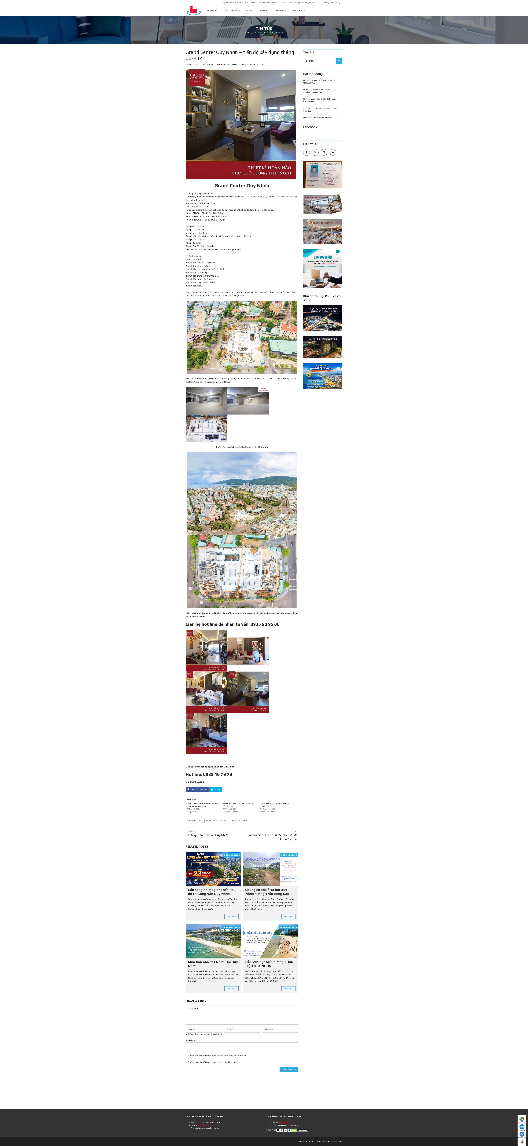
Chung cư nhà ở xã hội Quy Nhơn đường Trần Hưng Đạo (267, 892)
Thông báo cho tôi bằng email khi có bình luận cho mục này (217, 1055)
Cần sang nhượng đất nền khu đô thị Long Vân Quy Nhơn (211, 892)
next (273, 835)
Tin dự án (244, 64)
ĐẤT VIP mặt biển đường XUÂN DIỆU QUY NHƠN (269, 964)
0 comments (208, 64)
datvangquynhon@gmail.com (304, 2)
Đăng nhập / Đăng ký (333, 2)
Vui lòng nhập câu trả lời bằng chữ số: (204, 1034)
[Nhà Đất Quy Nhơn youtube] (278, 1130)
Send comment (289, 1070)
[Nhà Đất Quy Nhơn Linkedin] (285, 1130)
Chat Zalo (522, 1130)
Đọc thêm (231, 916)
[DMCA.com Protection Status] (299, 1130)
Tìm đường (522, 1123)
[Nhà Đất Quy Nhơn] (194, 10)
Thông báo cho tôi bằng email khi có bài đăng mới (212, 1062)
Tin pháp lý (253, 64)
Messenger (522, 1137)
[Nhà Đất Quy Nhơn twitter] (289, 1130)
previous (207, 833)
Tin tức (261, 64)
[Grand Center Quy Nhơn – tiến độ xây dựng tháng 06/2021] (241, 124)
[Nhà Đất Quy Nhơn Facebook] (281, 1130)
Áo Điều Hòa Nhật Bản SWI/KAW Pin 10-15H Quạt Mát (319, 81)
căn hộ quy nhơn (194, 821)
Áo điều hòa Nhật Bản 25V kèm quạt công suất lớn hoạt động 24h (319, 91)
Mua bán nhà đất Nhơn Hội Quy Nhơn (317, 118)
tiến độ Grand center (239, 821)
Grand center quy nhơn (216, 821)
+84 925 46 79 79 (233, 2)
